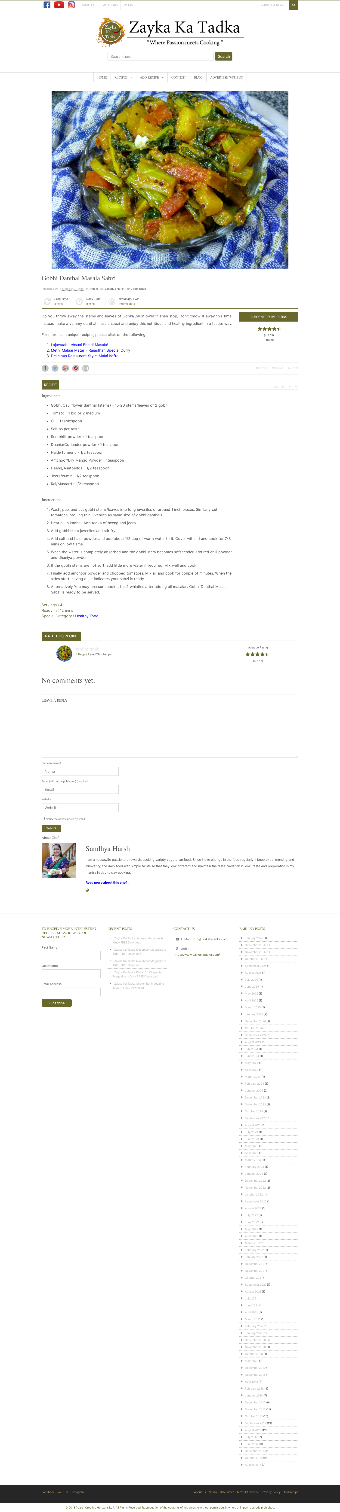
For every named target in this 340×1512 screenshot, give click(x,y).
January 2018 (254, 1395)
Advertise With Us (226, 77)
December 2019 (255, 1367)
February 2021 (254, 1326)
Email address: (52, 984)
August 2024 (253, 1042)
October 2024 (254, 1028)
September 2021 (255, 1284)
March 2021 (252, 1319)
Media (128, 5)
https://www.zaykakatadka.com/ (196, 954)
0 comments (138, 288)
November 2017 (255, 1409)
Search (224, 56)
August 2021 (253, 1291)
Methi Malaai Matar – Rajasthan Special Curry (90, 350)
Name (51, 763)
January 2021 (254, 1333)
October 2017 (254, 1416)
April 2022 (251, 1236)
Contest (178, 77)
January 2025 (254, 1014)
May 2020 (251, 1361)
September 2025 (255, 965)
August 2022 (253, 1208)
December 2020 (255, 1340)
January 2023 (254, 1173)
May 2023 (251, 1146)
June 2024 (252, 1056)
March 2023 (253, 1160)
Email (263, 368)
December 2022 (255, 1180)
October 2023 (254, 1111)
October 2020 (254, 1354)
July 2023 (251, 1132)
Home (102, 77)
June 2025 (252, 986)
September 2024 (256, 1035)
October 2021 (254, 1277)
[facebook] (47, 4)
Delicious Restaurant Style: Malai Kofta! (85, 355)
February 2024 (254, 1083)
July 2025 (251, 979)
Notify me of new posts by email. (66, 819)
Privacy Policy (271, 1492)
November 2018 (255, 1374)
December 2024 (255, 1021)
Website (46, 799)
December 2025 (255, 945)
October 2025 (254, 959)
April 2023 (251, 1153)
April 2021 (251, 1312)
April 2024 (251, 1069)
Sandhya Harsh (114, 288)
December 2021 (255, 1264)
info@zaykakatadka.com (210, 939)
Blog (198, 77)
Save (279, 368)
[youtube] (59, 4)
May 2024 (251, 1063)
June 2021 (252, 1305)
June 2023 (252, 1139)
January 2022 (254, 1257)
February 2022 (254, 1250)
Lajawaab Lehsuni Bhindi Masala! (79, 344)
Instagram (78, 1492)
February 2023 (254, 1166)
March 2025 (253, 1007)
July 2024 (251, 1049)
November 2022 (255, 1187)
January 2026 (254, 938)
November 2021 (255, 1270)
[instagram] (71, 4)
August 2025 (253, 972)
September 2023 (256, 1118)
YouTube (63, 1492)
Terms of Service (248, 1492)
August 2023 (253, 1125)
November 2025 (255, 952)
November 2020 (255, 1347)
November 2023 (255, 1104)
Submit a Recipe (273, 5)
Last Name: (50, 965)
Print (294, 368)
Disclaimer (227, 1492)
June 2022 (252, 1222)
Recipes (121, 77)
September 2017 (255, 1423)
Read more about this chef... (107, 882)
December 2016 (255, 1451)
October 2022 (254, 1194)
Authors (110, 5)
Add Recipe (149, 77)
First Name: (50, 947)
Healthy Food (87, 616)
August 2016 (253, 1464)
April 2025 (251, 1000)
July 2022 (251, 1215)
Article (94, 288)
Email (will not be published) (65, 781)
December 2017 (255, 1402)
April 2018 (251, 1381)
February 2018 (254, 1388)
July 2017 (251, 1437)
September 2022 (255, 1201)
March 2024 (253, 1076)
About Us (89, 5)
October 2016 (254, 1458)
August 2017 (253, 1430)
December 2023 (255, 1097)
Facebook (48, 1492)
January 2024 (254, 1090)
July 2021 (251, 1298)
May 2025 (251, 993)
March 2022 (253, 1243)
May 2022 (251, 1229)
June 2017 (252, 1444)
